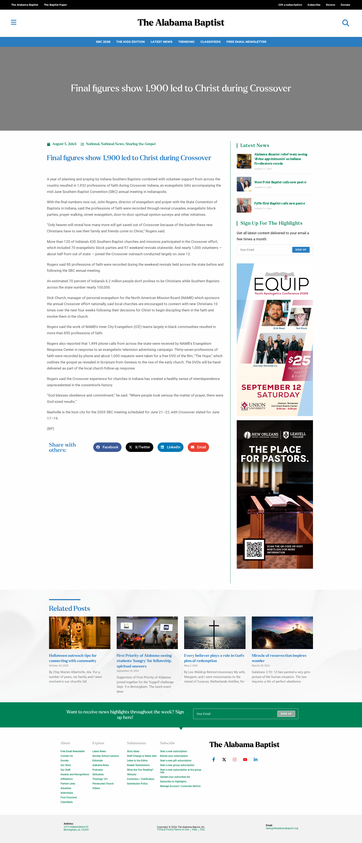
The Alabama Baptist (24, 4)
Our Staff (65, 769)
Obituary (131, 774)
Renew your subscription (174, 756)
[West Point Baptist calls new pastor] (244, 184)
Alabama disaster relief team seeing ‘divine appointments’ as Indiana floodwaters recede (280, 159)
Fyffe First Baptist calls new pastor (279, 203)
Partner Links (68, 783)
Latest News (161, 41)
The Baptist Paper (55, 4)
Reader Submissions (138, 765)
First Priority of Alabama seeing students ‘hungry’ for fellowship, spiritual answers (144, 661)
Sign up (300, 249)
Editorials (97, 760)
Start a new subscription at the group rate (180, 771)
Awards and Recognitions (75, 774)
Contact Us (67, 756)
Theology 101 (100, 779)
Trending (186, 41)
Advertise (66, 788)
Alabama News (100, 765)
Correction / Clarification (140, 779)
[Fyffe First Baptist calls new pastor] (244, 205)
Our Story (66, 765)
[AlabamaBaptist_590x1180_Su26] (275, 339)
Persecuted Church (103, 783)
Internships (67, 792)
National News (112, 144)
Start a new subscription (173, 751)
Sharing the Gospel (140, 144)
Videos (96, 788)
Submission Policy (137, 783)
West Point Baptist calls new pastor (280, 182)
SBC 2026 (103, 41)
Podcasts (97, 769)
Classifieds (210, 41)
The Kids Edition (130, 41)
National (92, 144)
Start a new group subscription (177, 765)
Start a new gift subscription (175, 760)
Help (194, 829)
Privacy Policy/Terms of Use (173, 829)
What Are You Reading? (140, 769)
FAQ (202, 829)
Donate (65, 760)
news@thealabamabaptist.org (282, 828)
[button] (345, 23)
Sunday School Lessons (105, 756)
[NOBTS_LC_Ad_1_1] (275, 494)
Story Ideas (133, 751)
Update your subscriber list (175, 776)
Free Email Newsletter (246, 41)
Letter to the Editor (137, 760)
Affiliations (67, 779)
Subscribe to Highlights (173, 781)
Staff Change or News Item (142, 756)
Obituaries (98, 774)
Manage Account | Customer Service (180, 786)
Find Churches (69, 797)
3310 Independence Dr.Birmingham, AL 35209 (76, 828)
